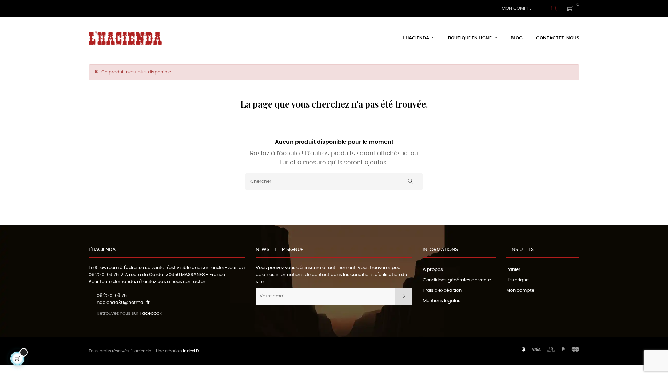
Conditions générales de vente (457, 280)
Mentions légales (441, 301)
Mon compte (520, 290)
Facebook (151, 313)
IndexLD (191, 351)
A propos (433, 269)
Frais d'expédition (442, 290)
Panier (513, 269)
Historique (517, 280)
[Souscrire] (403, 296)
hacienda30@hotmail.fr (123, 302)
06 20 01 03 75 (104, 275)
